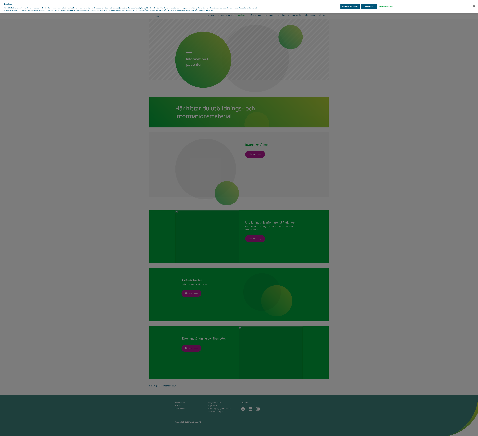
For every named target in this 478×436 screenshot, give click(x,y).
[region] (239, 6)
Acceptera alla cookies (350, 6)
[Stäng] (474, 6)
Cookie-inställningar (386, 6)
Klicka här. (209, 10)
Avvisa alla (369, 6)
